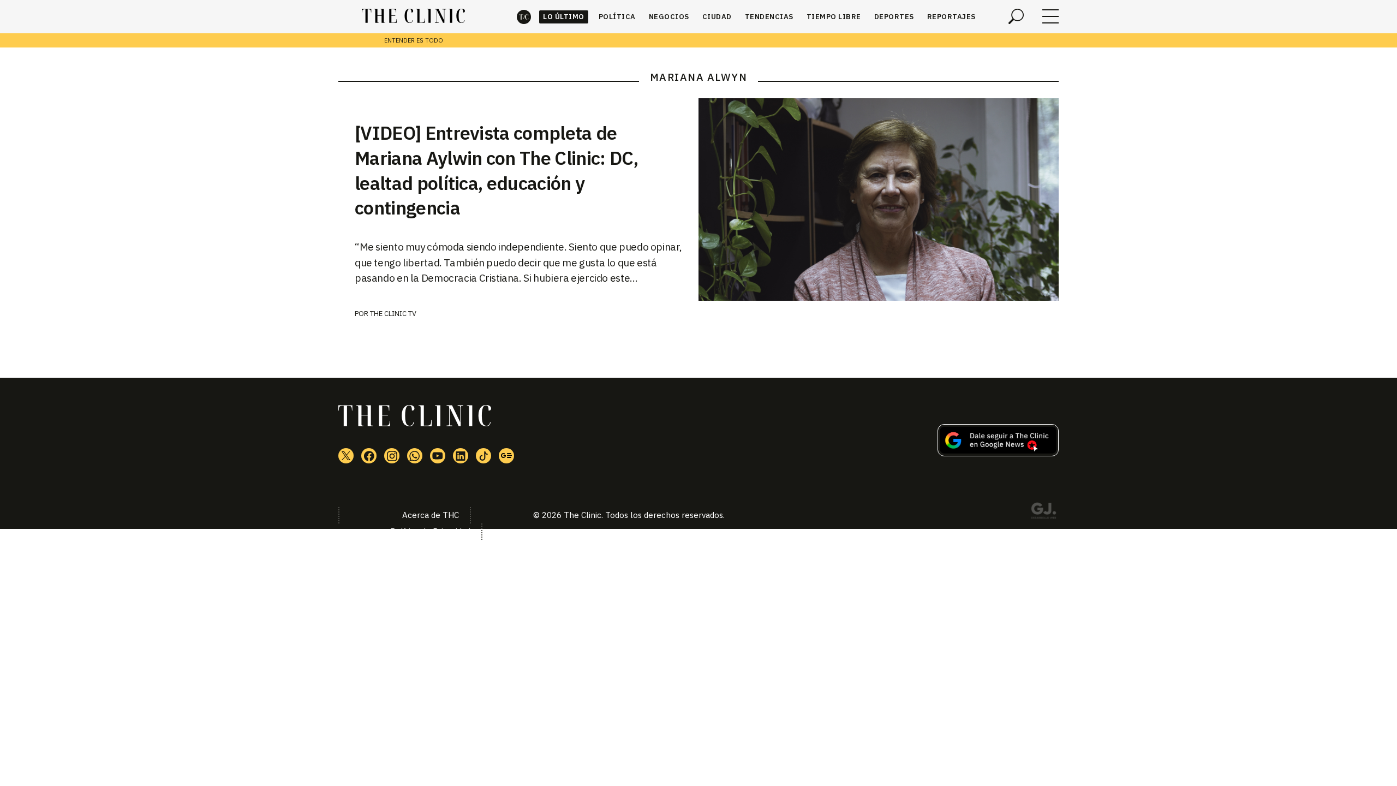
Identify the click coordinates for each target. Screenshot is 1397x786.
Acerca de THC (430, 515)
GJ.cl (1043, 512)
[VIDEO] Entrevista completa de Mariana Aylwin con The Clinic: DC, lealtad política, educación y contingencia (496, 170)
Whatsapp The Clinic (414, 455)
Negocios (669, 16)
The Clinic (524, 16)
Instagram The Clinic (391, 455)
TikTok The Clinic (483, 455)
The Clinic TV (393, 313)
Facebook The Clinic (369, 455)
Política (617, 16)
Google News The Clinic (506, 455)
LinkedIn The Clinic (460, 455)
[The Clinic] (413, 16)
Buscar (1016, 16)
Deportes (894, 16)
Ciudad (717, 16)
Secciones (1050, 16)
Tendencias (769, 16)
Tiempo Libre (834, 16)
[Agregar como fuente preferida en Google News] (998, 453)
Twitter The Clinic (346, 455)
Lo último (563, 16)
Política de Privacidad (430, 531)
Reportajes (951, 16)
